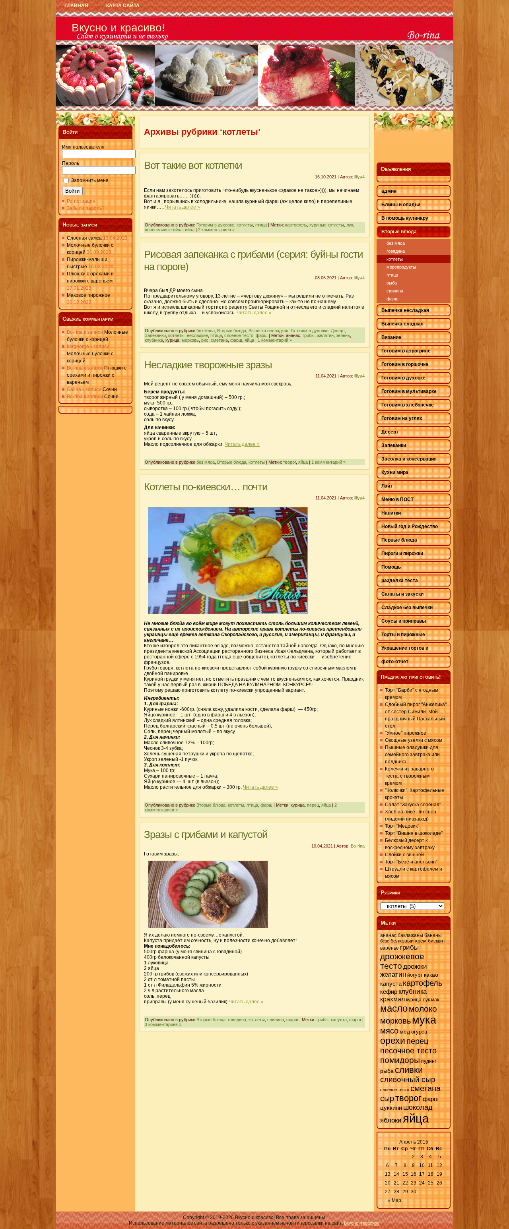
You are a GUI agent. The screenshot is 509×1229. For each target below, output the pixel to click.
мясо (389, 1030)
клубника (154, 340)
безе (384, 941)
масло (394, 1008)
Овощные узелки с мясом (413, 740)
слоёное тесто (238, 335)
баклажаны (410, 935)
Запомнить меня (90, 180)
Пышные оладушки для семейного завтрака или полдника (412, 754)
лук (349, 225)
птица (261, 225)
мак (435, 1000)
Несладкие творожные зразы (208, 365)
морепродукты (401, 267)
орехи (392, 1040)
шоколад (418, 1107)
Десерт (338, 330)
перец (313, 805)
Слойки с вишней (404, 854)
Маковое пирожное (88, 295)
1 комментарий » (275, 340)
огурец (419, 1032)
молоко (423, 1009)
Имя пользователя (83, 147)
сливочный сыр (407, 1079)
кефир (388, 991)
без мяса (205, 330)
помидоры (400, 1059)
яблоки (391, 1120)
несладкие (197, 335)
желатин (325, 335)
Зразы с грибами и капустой (206, 834)
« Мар (394, 1200)
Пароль (70, 163)
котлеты (245, 225)
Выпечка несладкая (268, 330)
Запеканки (155, 335)
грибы (309, 335)
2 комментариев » (216, 229)
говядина (237, 1019)
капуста (339, 1019)
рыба (392, 283)
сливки (409, 1070)
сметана (219, 340)
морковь (190, 340)
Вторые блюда (231, 330)
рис (204, 340)
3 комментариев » (163, 1024)
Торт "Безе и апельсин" (411, 862)
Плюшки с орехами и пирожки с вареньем (96, 375)
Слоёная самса (84, 238)
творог (289, 462)
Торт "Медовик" (402, 826)
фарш (262, 335)
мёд (405, 1032)
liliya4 (359, 176)
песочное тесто (408, 1050)
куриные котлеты (326, 225)
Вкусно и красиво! (118, 27)
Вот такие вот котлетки (193, 165)
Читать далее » (182, 207)
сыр (387, 1098)
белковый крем (408, 941)
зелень (343, 335)
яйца (189, 229)
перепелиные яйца (164, 229)
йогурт (415, 975)
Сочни (110, 389)
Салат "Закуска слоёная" (413, 804)
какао (431, 975)
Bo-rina (358, 846)
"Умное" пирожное (405, 733)
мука (424, 1020)
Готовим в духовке (215, 225)
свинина (275, 1019)
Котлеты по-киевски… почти (206, 487)
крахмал (392, 999)
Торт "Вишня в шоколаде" (414, 833)
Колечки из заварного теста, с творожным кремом (409, 776)
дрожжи (415, 966)
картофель (296, 225)
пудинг (428, 1061)
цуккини (391, 1108)
